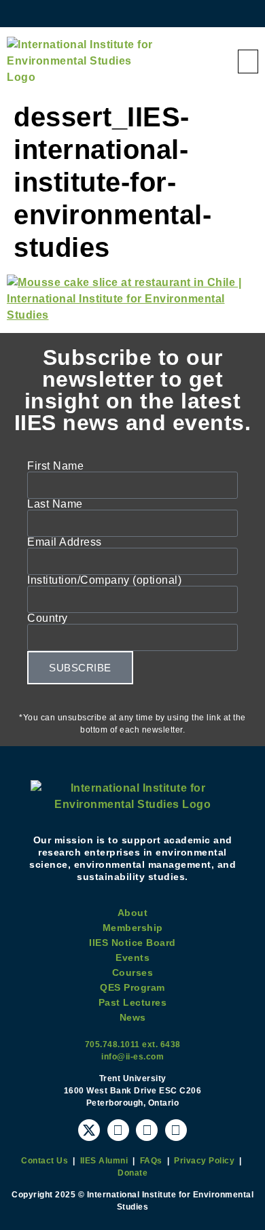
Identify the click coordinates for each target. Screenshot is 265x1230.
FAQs (151, 1160)
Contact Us (44, 1160)
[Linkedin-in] (176, 1130)
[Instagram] (147, 1130)
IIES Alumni (104, 1160)
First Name (55, 466)
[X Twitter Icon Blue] (89, 1130)
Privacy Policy (204, 1160)
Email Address (64, 542)
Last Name (55, 504)
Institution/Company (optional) (104, 580)
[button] (248, 61)
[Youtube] (118, 1130)
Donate (132, 1173)
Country (47, 618)
